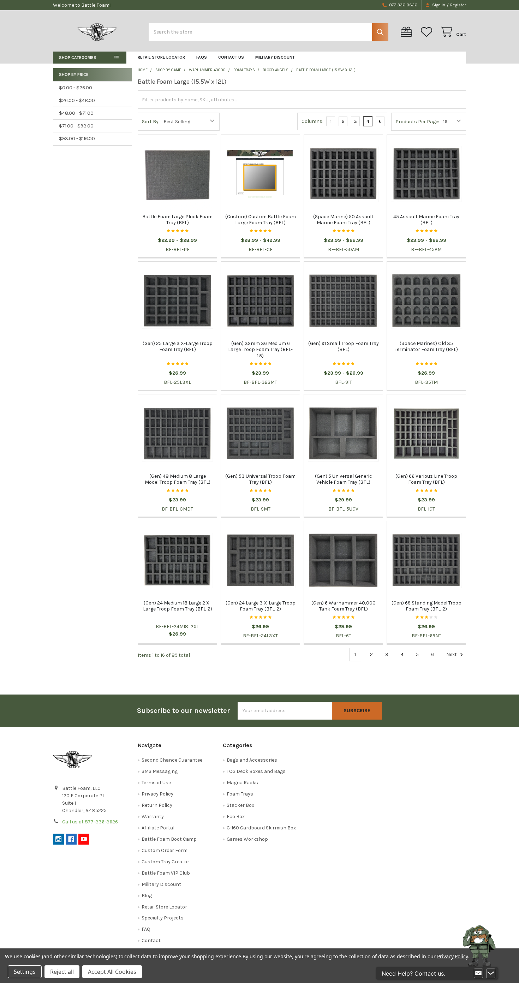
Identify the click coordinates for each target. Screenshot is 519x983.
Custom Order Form (164, 850)
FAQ (146, 929)
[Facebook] (71, 839)
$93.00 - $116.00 (77, 139)
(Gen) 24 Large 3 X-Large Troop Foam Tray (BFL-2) (261, 606)
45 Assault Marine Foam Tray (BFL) (426, 220)
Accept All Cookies (112, 972)
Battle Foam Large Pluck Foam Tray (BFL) (177, 220)
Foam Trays (240, 794)
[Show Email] (478, 973)
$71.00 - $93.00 (76, 126)
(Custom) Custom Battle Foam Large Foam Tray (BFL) (260, 220)
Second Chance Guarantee (172, 760)
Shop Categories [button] (77, 57)
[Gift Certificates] (408, 31)
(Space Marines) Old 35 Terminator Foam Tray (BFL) (426, 346)
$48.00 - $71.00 (76, 113)
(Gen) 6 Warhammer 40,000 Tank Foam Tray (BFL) (343, 606)
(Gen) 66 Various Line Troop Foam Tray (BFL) (426, 479)
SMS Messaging (160, 771)
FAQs (201, 57)
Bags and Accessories (252, 760)
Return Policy (157, 805)
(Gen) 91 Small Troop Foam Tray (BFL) (343, 346)
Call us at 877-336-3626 (90, 822)
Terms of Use (156, 783)
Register (458, 4)
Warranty (153, 817)
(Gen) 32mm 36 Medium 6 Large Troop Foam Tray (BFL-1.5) (260, 349)
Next (452, 654)
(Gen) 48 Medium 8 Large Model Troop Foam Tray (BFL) (177, 479)
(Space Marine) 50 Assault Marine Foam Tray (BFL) (343, 220)
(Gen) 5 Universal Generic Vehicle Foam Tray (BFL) (343, 479)
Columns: (312, 121)
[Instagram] (58, 839)
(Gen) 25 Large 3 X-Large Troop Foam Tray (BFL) (178, 346)
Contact (151, 940)
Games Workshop (247, 839)
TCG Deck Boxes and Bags (256, 771)
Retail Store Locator (161, 57)
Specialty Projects (163, 918)
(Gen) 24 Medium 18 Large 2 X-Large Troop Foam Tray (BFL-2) (177, 606)
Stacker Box (240, 805)
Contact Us (231, 57)
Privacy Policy (157, 794)
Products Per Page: (417, 122)
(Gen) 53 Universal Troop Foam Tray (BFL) (260, 479)
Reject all (62, 972)
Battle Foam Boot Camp (169, 839)
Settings (25, 972)
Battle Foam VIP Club (166, 873)
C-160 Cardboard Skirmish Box (261, 828)
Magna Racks (242, 783)
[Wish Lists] (428, 31)
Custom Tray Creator (165, 862)
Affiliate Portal (158, 828)
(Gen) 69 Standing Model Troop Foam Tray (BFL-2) (426, 606)
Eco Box (236, 817)
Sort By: (151, 122)
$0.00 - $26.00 (75, 88)
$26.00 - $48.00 (77, 100)
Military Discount (275, 57)
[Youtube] (83, 839)
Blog (147, 896)
